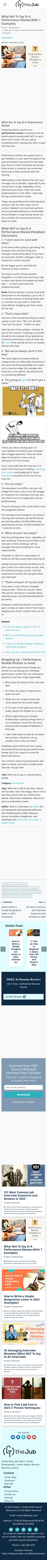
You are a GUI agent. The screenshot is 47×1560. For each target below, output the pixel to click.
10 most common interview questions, (19, 1207)
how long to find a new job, (19, 1418)
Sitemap (8, 1497)
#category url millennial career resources (17, 896)
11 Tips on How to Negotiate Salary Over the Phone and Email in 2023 (32, 953)
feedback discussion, (13, 1261)
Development (14, 27)
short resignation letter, (32, 1315)
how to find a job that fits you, (14, 1420)
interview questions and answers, (15, 1211)
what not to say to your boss (27, 1263)
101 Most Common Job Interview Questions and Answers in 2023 (20, 1195)
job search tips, (9, 1422)
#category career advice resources (15, 884)
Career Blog (10, 1477)
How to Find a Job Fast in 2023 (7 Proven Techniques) (22, 1406)
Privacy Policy (11, 1491)
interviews (6, 475)
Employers (9, 1480)
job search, (38, 1420)
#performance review (10, 892)
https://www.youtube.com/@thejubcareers (23, 1553)
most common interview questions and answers (20, 1214)
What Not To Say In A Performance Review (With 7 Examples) (23, 1250)
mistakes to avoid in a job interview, (29, 1367)
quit (24, 380)
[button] (13, 1437)
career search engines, (29, 1416)
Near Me (8, 1483)
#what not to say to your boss (30, 892)
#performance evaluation (29, 888)
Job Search (16, 1412)
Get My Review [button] (13, 996)
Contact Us (10, 1494)
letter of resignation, (33, 1313)
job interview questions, (34, 1211)
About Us (9, 1500)
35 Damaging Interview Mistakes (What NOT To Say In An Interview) (22, 1354)
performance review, (11, 1263)
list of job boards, (20, 1422)
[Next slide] (44, 949)
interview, (14, 1367)
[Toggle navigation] (5, 4)
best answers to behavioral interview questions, (23, 1208)
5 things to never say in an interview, (18, 1365)
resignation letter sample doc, (14, 1315)
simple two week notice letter (13, 1317)
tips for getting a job (33, 1422)
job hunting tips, (29, 1420)
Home (3, 27)
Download (23, 1094)
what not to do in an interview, (14, 1369)
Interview (16, 1203)
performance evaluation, (28, 1261)
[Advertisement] (23, 94)
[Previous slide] (3, 949)
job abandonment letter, (18, 1313)
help (7, 342)
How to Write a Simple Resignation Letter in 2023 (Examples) (14, 952)
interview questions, (31, 1209)
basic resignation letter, (14, 1311)
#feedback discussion (10, 888)
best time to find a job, (13, 1416)
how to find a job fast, (35, 1418)
